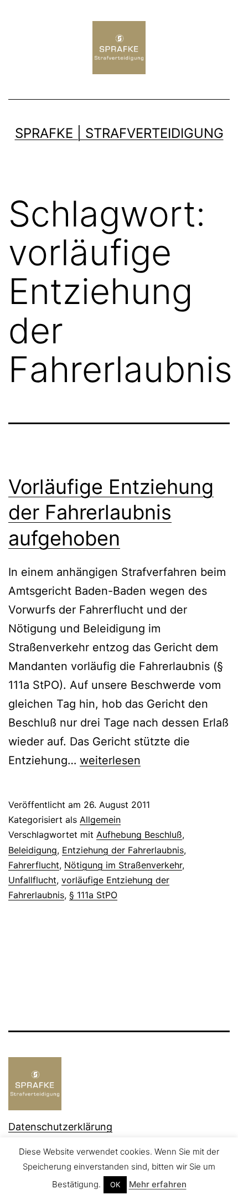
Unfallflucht (32, 879)
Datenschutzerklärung (60, 1126)
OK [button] (115, 1184)
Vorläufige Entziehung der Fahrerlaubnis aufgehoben (111, 513)
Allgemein (100, 819)
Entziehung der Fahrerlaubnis (123, 850)
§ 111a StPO (93, 894)
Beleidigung (32, 850)
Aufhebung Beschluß (139, 834)
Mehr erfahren (158, 1184)
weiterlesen (110, 760)
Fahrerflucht (33, 865)
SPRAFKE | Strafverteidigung (119, 133)
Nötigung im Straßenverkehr (123, 865)
